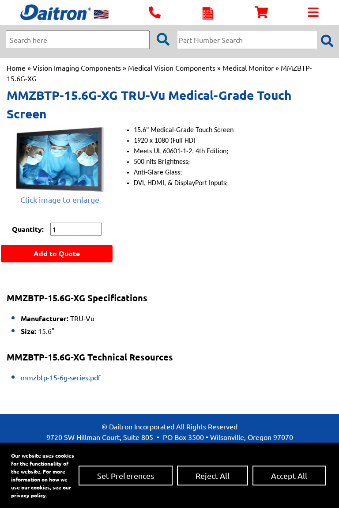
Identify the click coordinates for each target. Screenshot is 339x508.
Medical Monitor (248, 67)
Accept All (289, 475)
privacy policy (28, 495)
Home (16, 67)
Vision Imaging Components (77, 67)
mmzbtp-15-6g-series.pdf (61, 377)
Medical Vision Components (171, 67)
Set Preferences (125, 475)
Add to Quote (57, 253)
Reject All (213, 475)
